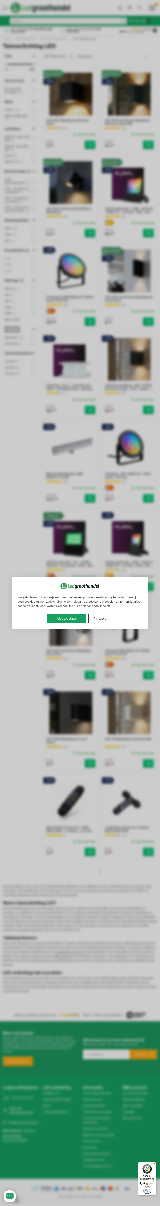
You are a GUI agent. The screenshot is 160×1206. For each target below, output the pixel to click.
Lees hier (81, 605)
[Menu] (153, 1164)
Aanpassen (100, 618)
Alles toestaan (66, 618)
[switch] (147, 1191)
